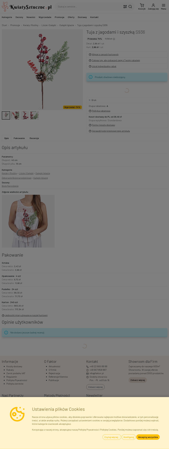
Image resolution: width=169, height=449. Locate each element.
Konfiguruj (129, 437)
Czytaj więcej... (111, 437)
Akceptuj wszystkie (148, 437)
